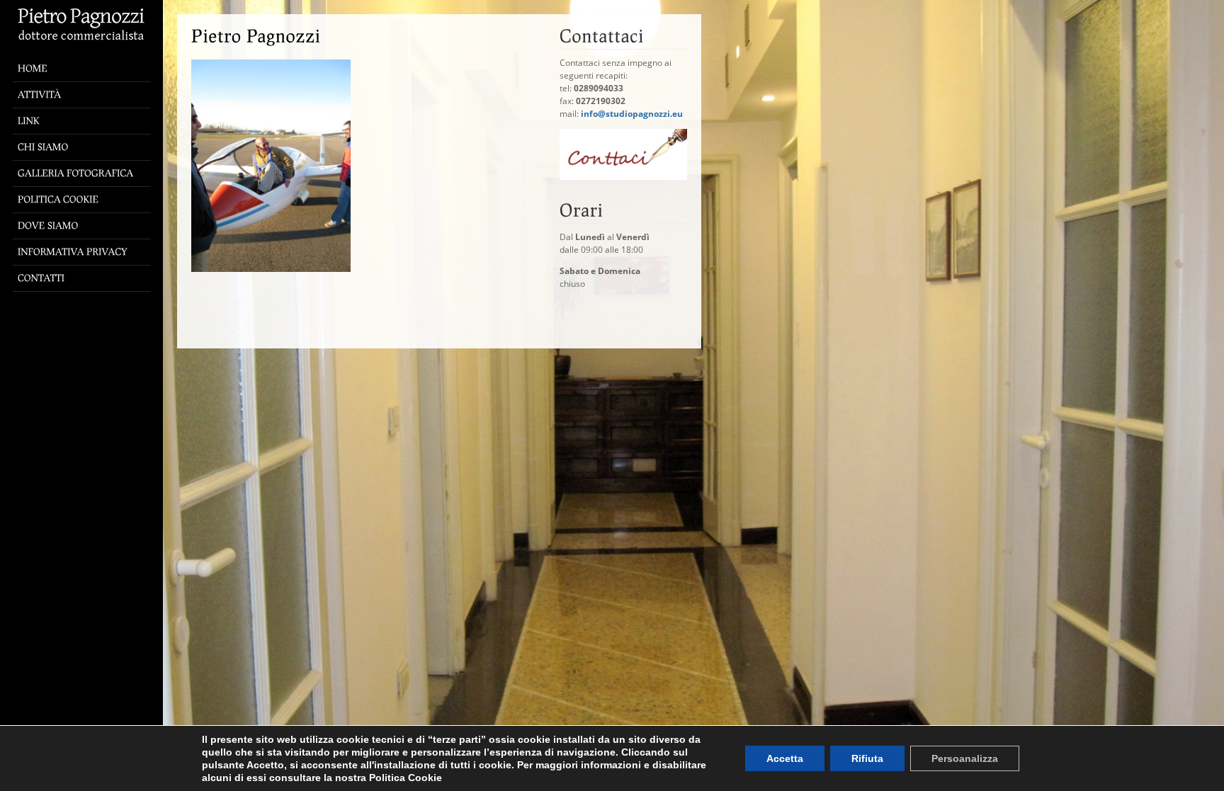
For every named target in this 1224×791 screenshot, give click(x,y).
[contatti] (623, 177)
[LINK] (85, 121)
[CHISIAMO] (85, 147)
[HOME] (85, 45)
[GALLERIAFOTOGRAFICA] (85, 173)
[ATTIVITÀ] (85, 95)
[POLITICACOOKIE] (85, 200)
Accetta (784, 758)
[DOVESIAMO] (85, 226)
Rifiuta (867, 758)
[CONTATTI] (85, 278)
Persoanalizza (964, 758)
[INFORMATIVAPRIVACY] (85, 252)
